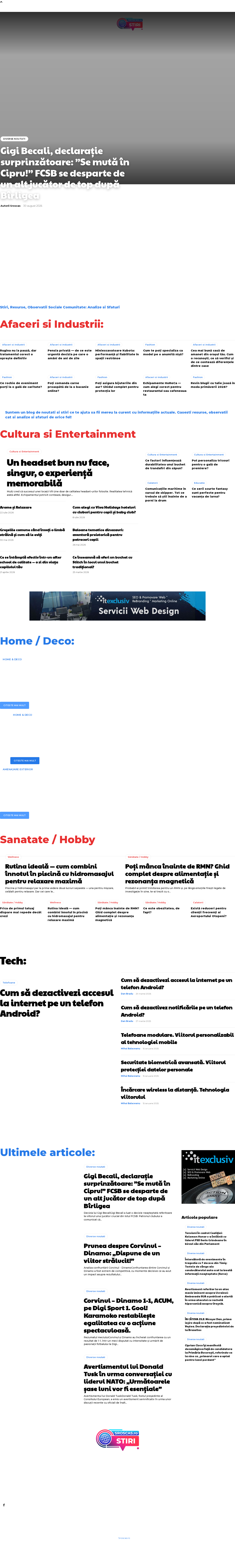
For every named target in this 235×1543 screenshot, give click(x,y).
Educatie (199, 482)
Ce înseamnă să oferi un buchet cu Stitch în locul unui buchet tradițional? (102, 562)
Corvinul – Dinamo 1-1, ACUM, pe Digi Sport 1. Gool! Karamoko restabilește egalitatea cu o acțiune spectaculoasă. (87, 261)
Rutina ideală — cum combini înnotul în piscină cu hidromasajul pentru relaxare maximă (59, 873)
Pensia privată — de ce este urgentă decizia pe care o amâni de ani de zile (70, 354)
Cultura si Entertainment (24, 451)
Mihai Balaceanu (130, 1048)
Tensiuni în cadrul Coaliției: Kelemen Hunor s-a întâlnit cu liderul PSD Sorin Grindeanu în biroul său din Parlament (206, 1238)
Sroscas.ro (124, 1538)
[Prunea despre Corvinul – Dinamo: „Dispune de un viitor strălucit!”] (39, 1255)
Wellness (13, 857)
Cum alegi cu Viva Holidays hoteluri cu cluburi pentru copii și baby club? (104, 509)
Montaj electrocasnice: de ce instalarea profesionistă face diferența (93, 729)
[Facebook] (4, 1505)
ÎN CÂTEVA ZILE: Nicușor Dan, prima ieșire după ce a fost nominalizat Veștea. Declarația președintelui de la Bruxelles (209, 1324)
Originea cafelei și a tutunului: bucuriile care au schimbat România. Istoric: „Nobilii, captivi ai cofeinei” (207, 261)
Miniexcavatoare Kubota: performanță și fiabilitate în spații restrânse (117, 354)
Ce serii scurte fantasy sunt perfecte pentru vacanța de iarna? (210, 492)
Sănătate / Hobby (138, 857)
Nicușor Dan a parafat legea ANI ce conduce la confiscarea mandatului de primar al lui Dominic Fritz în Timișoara (148, 283)
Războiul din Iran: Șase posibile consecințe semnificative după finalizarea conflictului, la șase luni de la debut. (29, 284)
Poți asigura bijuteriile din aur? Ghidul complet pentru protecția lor (116, 387)
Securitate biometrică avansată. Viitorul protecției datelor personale (173, 1065)
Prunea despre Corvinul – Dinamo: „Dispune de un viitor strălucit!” (25, 259)
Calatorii (152, 482)
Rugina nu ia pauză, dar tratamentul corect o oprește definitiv (18, 354)
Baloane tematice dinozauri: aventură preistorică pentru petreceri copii (98, 534)
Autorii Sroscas (10, 205)
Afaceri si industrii (13, 344)
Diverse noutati (14, 139)
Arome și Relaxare (16, 507)
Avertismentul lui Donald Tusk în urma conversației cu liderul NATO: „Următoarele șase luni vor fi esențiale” (148, 261)
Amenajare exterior (18, 769)
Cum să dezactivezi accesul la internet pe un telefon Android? (57, 1002)
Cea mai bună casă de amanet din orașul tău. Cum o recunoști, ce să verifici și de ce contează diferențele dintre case (212, 358)
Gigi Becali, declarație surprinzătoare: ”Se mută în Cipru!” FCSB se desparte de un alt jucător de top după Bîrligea (65, 172)
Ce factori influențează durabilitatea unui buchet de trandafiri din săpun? (165, 464)
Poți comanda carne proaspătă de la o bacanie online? (68, 387)
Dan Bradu (127, 993)
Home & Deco (12, 659)
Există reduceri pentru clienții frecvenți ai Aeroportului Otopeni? (209, 912)
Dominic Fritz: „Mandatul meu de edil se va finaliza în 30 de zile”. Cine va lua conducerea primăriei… (88, 283)
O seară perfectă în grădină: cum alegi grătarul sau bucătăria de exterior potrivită (102, 784)
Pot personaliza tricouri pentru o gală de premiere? (210, 464)
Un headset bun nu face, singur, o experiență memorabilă (58, 472)
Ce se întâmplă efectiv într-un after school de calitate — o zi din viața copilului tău (30, 562)
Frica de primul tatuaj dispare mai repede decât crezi (20, 912)
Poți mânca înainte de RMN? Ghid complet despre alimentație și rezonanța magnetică (177, 873)
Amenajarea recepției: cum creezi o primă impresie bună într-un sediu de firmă (89, 674)
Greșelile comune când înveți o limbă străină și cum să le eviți (32, 532)
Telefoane (9, 982)
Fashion (150, 344)
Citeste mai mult (14, 705)
